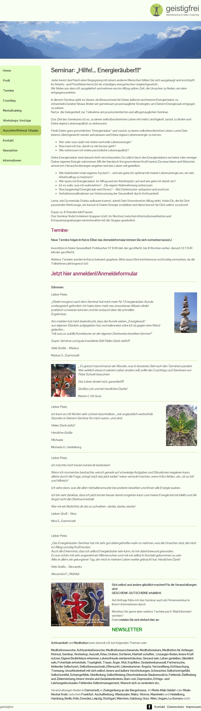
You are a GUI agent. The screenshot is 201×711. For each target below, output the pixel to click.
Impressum (193, 707)
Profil (6, 80)
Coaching (9, 100)
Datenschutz (175, 707)
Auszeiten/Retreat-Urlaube (20, 130)
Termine (8, 90)
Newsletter (10, 150)
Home (7, 70)
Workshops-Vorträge (17, 120)
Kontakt (8, 140)
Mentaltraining (12, 110)
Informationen (12, 160)
